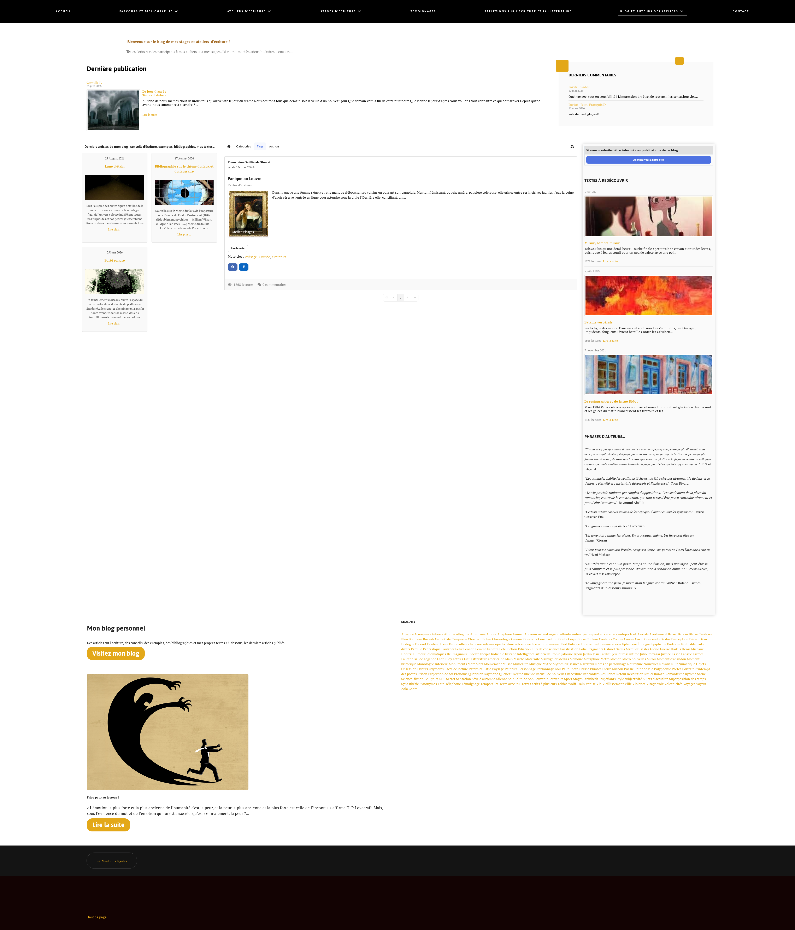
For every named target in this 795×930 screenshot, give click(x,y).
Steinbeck (590, 679)
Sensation (463, 679)
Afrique (449, 634)
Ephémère (629, 644)
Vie (598, 684)
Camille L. (94, 82)
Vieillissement (613, 684)
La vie (676, 654)
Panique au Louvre (244, 178)
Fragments (595, 649)
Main (509, 659)
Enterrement (590, 644)
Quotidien (475, 674)
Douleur (433, 644)
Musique (535, 664)
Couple (618, 639)
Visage (252, 257)
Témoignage (471, 684)
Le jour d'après (154, 91)
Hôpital (406, 654)
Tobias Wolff (567, 684)
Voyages (689, 684)
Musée (265, 257)
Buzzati (428, 639)
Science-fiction (412, 679)
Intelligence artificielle (533, 654)
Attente (565, 634)
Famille (416, 649)
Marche (519, 659)
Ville (628, 684)
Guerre (665, 649)
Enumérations (610, 644)
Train (581, 684)
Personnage (527, 669)
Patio (487, 669)
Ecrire (444, 644)
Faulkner (447, 649)
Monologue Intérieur (432, 664)
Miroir (651, 659)
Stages (578, 679)
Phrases (595, 669)
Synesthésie (410, 684)
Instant (510, 654)
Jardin (587, 654)
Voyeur (701, 684)
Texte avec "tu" (510, 684)
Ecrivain (538, 644)
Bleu (404, 639)
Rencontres (591, 674)
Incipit (485, 654)
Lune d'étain (114, 166)
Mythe (547, 664)
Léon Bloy (444, 659)
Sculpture (431, 679)
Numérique (687, 664)
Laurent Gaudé (412, 659)
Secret (450, 679)
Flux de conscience (545, 649)
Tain (441, 684)
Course (629, 639)
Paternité (476, 669)
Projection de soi (440, 674)
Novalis (664, 664)
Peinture (280, 257)
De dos (665, 639)
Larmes (698, 654)
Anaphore (504, 634)
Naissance (571, 664)
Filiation (524, 649)
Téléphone (453, 684)
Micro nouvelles (634, 659)
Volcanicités (673, 684)
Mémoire (576, 659)
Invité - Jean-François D (587, 104)
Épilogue (644, 644)
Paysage (498, 669)
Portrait (688, 669)
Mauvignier (549, 659)
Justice (666, 654)
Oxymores (436, 669)
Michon (616, 659)
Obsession (409, 669)
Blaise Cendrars (700, 634)
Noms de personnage (610, 664)
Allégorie (462, 634)
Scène (701, 674)
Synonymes (428, 684)
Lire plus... (114, 229)
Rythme (690, 674)
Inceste (474, 654)
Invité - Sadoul (580, 87)
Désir (703, 639)
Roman (659, 674)
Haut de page (97, 917)
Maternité (532, 659)
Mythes (558, 664)
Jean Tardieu (602, 654)
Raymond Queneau (498, 674)
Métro (605, 659)
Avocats (643, 634)
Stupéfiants (607, 679)
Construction (548, 639)
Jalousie (567, 654)
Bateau (683, 634)
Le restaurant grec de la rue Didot (611, 401)
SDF (442, 679)
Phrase (584, 669)
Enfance (574, 644)
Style (620, 679)
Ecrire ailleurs (459, 644)
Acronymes (422, 634)
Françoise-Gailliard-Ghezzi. (249, 162)
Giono (654, 649)
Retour (621, 674)
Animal (518, 634)
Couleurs (605, 639)
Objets (701, 664)
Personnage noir (549, 669)
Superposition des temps (687, 679)
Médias (563, 659)
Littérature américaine (487, 659)
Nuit (674, 664)
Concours (530, 639)
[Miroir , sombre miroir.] (648, 216)
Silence (501, 679)
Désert (694, 639)
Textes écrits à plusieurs (539, 684)
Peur (565, 669)
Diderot (420, 644)
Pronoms (460, 674)
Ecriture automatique (485, 644)
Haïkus (676, 649)
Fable (692, 644)
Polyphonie (662, 669)
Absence (407, 634)
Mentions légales (114, 861)
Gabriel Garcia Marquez (621, 649)
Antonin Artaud (536, 634)
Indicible (497, 654)
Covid (639, 639)
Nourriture (635, 664)
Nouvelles (651, 664)
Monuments (458, 664)
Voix (660, 684)
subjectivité (633, 679)
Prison (422, 674)
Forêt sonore (115, 260)
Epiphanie (658, 644)
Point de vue (644, 669)
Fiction (512, 649)
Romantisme (674, 674)
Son (531, 679)
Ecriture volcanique (516, 644)
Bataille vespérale (598, 322)
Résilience (608, 674)
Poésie (629, 669)
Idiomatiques (436, 654)
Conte (562, 639)
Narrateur (587, 664)
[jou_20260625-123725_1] (113, 110)
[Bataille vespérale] (648, 295)
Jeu (614, 654)
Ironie (555, 654)
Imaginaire (460, 654)
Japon (578, 654)
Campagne (459, 639)
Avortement (658, 634)
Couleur (592, 639)
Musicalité (520, 664)
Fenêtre (493, 649)
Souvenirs (556, 679)
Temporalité (490, 684)
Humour (419, 654)
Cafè (447, 639)
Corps (572, 639)
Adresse (437, 634)
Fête (502, 649)
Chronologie (501, 639)
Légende (430, 659)
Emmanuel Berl (555, 644)
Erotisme (673, 644)
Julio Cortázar (650, 654)
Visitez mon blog (115, 653)
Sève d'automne (483, 679)
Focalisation (569, 649)
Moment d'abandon (671, 659)
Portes (676, 669)
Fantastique (432, 649)
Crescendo (652, 639)
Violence (639, 684)
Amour (491, 634)
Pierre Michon (612, 669)
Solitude (521, 679)
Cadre (439, 639)
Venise (591, 684)
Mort (471, 664)
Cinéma (517, 639)
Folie (583, 649)
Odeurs (422, 669)
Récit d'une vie (524, 674)
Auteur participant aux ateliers (594, 634)
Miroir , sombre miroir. (602, 243)
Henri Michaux (692, 649)
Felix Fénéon (465, 649)
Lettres (458, 659)
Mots (479, 664)
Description (679, 639)
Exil (684, 644)
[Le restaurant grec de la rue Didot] (648, 374)
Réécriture (574, 674)
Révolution (635, 674)
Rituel (648, 674)
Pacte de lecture (456, 669)
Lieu (467, 659)
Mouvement (493, 664)
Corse (581, 639)
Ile (449, 654)
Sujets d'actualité (655, 679)
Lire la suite (149, 115)
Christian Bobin (479, 639)
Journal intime (628, 654)
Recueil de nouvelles (551, 674)
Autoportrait (627, 634)
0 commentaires (274, 284)
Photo (574, 669)
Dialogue (407, 644)
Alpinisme (477, 634)
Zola (404, 688)
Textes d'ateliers (154, 95)
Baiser (672, 634)
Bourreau (415, 639)
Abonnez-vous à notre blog (648, 159)
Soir (511, 679)
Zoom (413, 688)
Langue (686, 654)
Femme (480, 649)
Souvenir (541, 679)
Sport (568, 679)
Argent (554, 634)
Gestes (644, 649)
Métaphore (592, 659)
